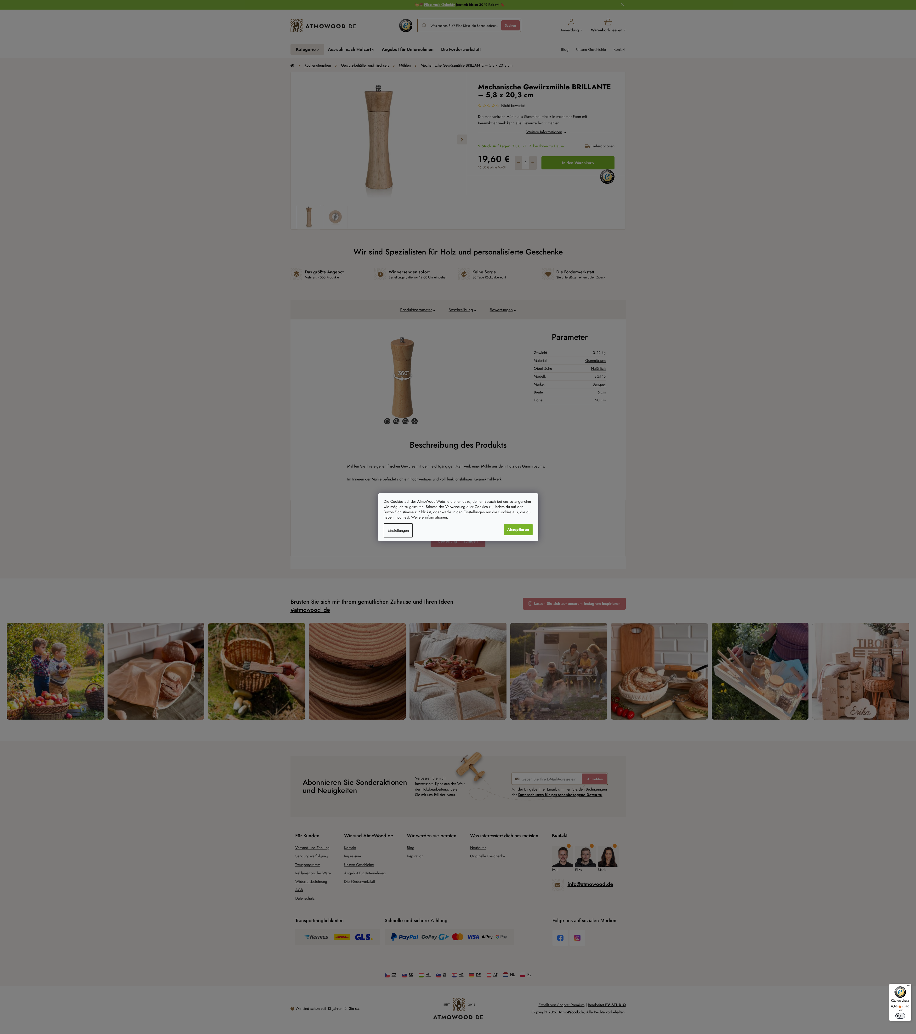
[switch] (900, 1016)
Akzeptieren (518, 529)
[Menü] (908, 986)
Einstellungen (398, 530)
